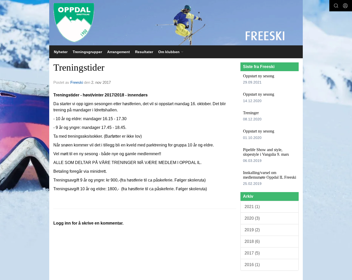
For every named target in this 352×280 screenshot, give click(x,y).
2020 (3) (252, 218)
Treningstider (78, 67)
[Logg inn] (345, 5)
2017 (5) (252, 253)
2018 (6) (252, 241)
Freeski (76, 82)
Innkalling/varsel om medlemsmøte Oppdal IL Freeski (269, 174)
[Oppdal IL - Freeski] (176, 22)
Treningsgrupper (87, 52)
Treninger (251, 113)
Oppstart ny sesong (258, 76)
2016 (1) (252, 264)
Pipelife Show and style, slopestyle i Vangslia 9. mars (266, 152)
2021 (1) (252, 206)
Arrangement (118, 52)
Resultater (144, 52)
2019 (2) (252, 230)
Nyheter (61, 52)
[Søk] (336, 5)
